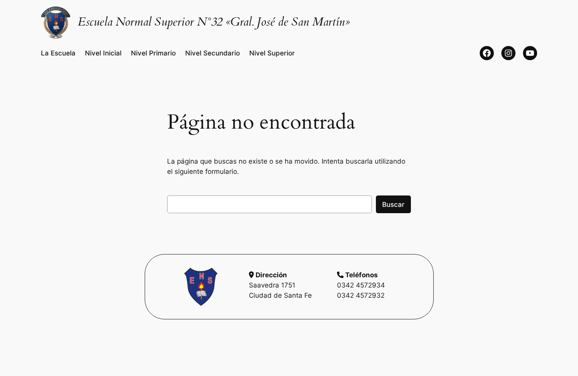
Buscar (393, 204)
